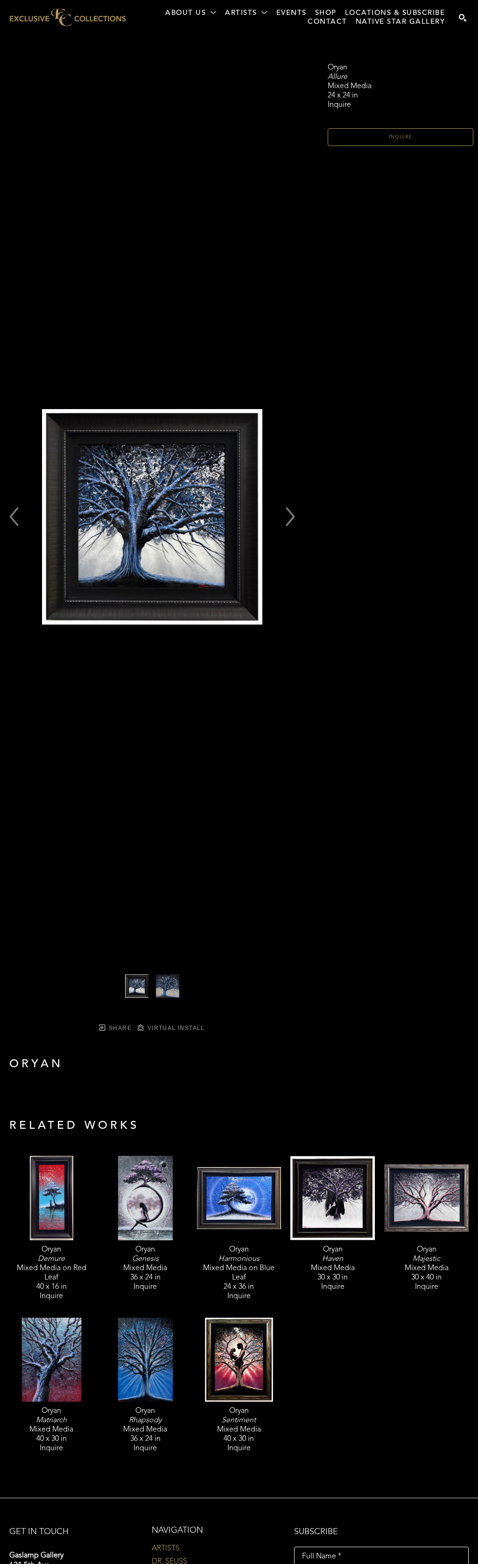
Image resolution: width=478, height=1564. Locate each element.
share (119, 1028)
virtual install (174, 1028)
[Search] (462, 17)
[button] (191, 13)
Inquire (401, 137)
